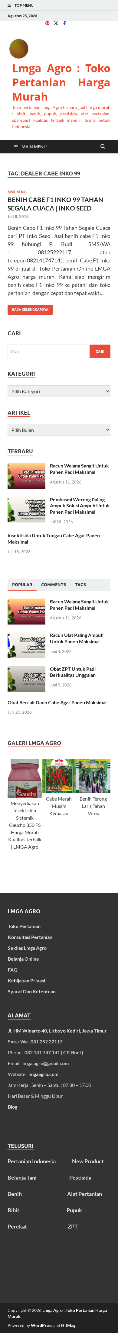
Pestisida (80, 1177)
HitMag (68, 1325)
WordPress (41, 1325)
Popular (22, 584)
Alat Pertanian (84, 1193)
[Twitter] (56, 23)
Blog (12, 1107)
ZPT (73, 1226)
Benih (15, 1193)
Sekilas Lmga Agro (27, 948)
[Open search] (102, 147)
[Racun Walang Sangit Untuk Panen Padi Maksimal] (26, 466)
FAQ (13, 969)
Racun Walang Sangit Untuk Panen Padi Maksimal (79, 469)
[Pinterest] (47, 23)
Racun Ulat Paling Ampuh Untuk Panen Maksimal (76, 638)
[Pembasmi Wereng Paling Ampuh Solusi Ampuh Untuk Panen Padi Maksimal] (26, 500)
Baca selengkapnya (28, 308)
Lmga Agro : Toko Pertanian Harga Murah (61, 82)
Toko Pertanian (24, 926)
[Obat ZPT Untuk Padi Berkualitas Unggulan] (26, 669)
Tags (80, 584)
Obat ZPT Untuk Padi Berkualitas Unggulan (73, 672)
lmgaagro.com (43, 1074)
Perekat (17, 1226)
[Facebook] (64, 23)
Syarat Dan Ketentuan (32, 991)
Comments (53, 584)
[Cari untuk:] (59, 351)
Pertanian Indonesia (32, 1161)
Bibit (13, 1210)
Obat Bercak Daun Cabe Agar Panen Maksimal (57, 702)
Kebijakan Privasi (26, 980)
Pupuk (74, 1210)
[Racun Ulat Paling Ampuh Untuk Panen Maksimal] (26, 635)
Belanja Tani (22, 1177)
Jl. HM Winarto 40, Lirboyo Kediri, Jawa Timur (57, 1030)
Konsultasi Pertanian (30, 937)
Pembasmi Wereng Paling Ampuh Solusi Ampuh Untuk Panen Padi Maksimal (80, 505)
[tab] (22, 585)
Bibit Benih (17, 192)
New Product (88, 1161)
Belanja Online (23, 959)
